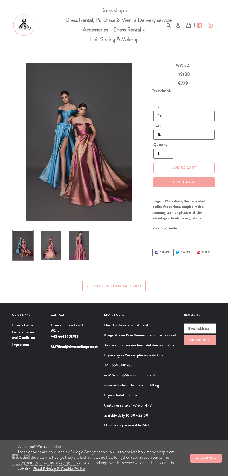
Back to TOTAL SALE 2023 (117, 286)
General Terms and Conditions (23, 334)
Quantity (160, 144)
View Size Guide (164, 228)
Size (156, 107)
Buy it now (184, 182)
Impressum (20, 344)
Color (157, 126)
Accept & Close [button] (206, 458)
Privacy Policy (22, 325)
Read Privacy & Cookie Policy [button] (59, 469)
